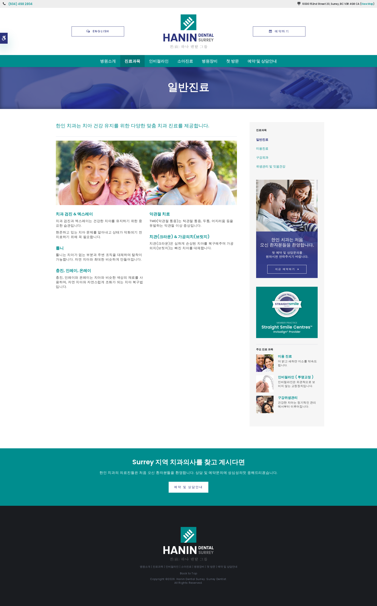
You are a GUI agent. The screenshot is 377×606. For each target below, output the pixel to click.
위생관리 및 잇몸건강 (270, 166)
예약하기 (282, 31)
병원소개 (108, 61)
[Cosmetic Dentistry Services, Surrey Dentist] (265, 363)
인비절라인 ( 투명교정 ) (296, 377)
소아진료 (185, 61)
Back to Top (188, 573)
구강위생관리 (288, 397)
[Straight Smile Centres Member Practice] (287, 312)
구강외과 (262, 157)
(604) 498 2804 (20, 4)
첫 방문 (232, 61)
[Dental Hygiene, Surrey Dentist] (265, 404)
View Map (367, 4)
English (101, 31)
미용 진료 (285, 356)
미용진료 (262, 148)
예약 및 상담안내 (262, 61)
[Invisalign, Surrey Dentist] (265, 384)
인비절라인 (159, 61)
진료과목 (132, 61)
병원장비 (210, 61)
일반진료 (262, 139)
